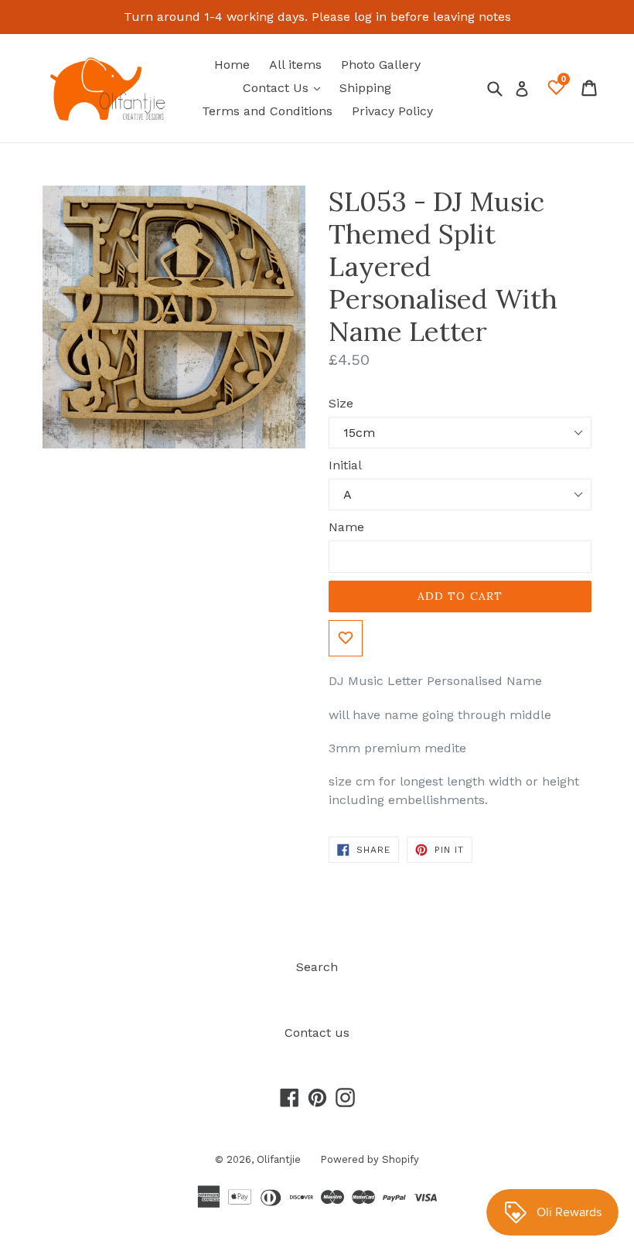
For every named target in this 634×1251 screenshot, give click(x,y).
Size (341, 403)
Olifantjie (279, 1159)
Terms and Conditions (267, 111)
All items (295, 64)
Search (317, 967)
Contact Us (285, 87)
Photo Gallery (381, 64)
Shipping (365, 87)
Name (346, 527)
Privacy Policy (392, 111)
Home (232, 64)
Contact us (317, 1032)
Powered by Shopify (369, 1159)
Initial (345, 465)
